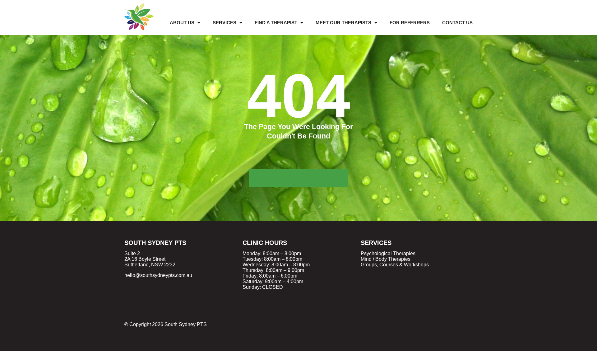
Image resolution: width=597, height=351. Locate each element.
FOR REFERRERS (410, 22)
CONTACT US (457, 22)
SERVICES (224, 22)
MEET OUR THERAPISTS (343, 22)
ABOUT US (182, 22)
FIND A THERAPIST (276, 22)
